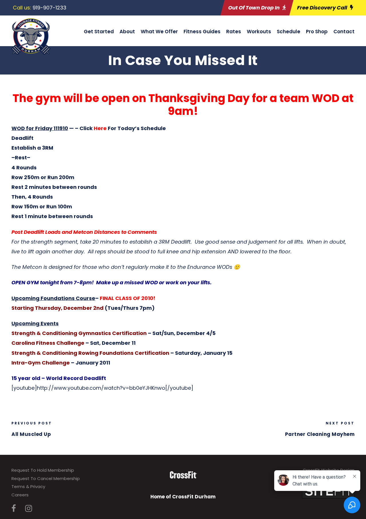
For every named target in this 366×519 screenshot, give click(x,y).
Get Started (99, 31)
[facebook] (13, 508)
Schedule (288, 31)
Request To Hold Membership (42, 470)
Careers (20, 495)
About (127, 31)
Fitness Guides (202, 31)
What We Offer (159, 31)
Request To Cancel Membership (45, 478)
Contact (344, 31)
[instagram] (28, 508)
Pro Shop (317, 31)
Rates (233, 31)
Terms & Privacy (28, 486)
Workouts (259, 31)
